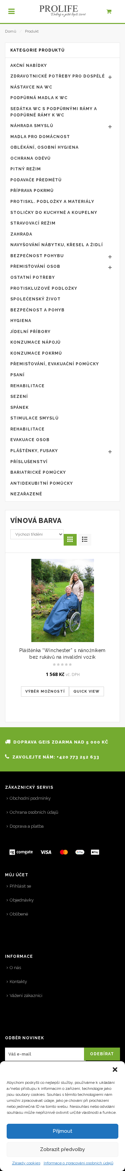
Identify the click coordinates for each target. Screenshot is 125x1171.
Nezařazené (26, 494)
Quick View (86, 691)
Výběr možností (45, 691)
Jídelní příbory (30, 331)
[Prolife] (62, 11)
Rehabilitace (27, 386)
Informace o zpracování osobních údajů (78, 1163)
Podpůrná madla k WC (39, 97)
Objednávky (22, 900)
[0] (112, 13)
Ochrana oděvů (30, 158)
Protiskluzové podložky (43, 288)
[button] (115, 1069)
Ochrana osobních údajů (34, 812)
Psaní (17, 375)
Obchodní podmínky (30, 798)
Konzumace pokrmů (36, 353)
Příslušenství (29, 461)
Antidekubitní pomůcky (41, 483)
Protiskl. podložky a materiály (52, 201)
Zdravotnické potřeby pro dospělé (57, 76)
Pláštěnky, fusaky (34, 450)
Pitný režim (25, 169)
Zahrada (21, 234)
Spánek (19, 407)
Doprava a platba (27, 826)
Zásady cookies (26, 1163)
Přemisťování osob (35, 266)
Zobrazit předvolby (62, 1149)
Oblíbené (19, 914)
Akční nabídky (28, 65)
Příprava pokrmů (32, 190)
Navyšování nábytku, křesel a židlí (56, 245)
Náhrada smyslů (31, 125)
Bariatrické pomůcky (38, 472)
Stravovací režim (33, 223)
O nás (15, 967)
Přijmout (62, 1131)
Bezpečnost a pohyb (37, 310)
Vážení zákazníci (26, 995)
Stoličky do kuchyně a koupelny (53, 212)
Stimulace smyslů (34, 418)
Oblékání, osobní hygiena (44, 147)
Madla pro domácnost (40, 136)
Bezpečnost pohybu (37, 255)
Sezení (19, 396)
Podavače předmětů (36, 180)
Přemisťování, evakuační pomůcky (54, 364)
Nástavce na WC (31, 87)
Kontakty (18, 981)
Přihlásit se (20, 886)
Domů (10, 31)
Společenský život (35, 299)
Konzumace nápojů (35, 342)
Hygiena (20, 320)
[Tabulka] (84, 540)
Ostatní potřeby (32, 277)
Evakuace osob (30, 439)
